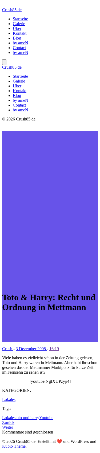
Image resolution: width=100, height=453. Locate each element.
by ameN (20, 43)
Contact (19, 47)
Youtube (46, 417)
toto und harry (27, 417)
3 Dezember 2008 (31, 348)
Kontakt (19, 33)
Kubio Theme (14, 446)
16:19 (54, 348)
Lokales (8, 399)
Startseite (20, 19)
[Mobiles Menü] (4, 62)
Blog (17, 38)
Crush (7, 348)
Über (17, 28)
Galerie (19, 23)
